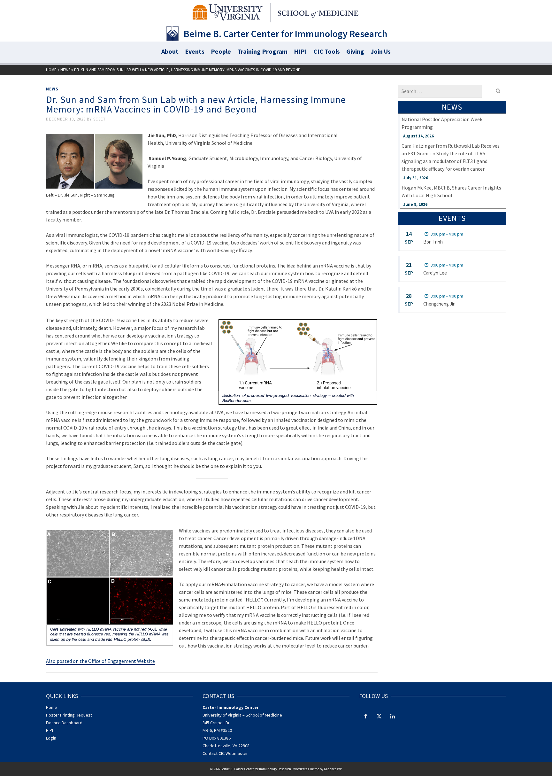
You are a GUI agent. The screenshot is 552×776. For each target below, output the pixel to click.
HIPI (49, 730)
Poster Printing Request (69, 715)
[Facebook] (366, 716)
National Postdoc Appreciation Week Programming (442, 123)
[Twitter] (379, 716)
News (52, 89)
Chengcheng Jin (439, 304)
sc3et (99, 119)
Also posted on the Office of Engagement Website (100, 661)
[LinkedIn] (393, 716)
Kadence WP (333, 769)
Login (51, 738)
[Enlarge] (369, 327)
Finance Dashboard (64, 723)
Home (51, 707)
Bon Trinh (433, 242)
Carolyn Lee (435, 273)
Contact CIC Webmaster (225, 753)
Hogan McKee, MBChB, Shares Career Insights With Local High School (451, 191)
